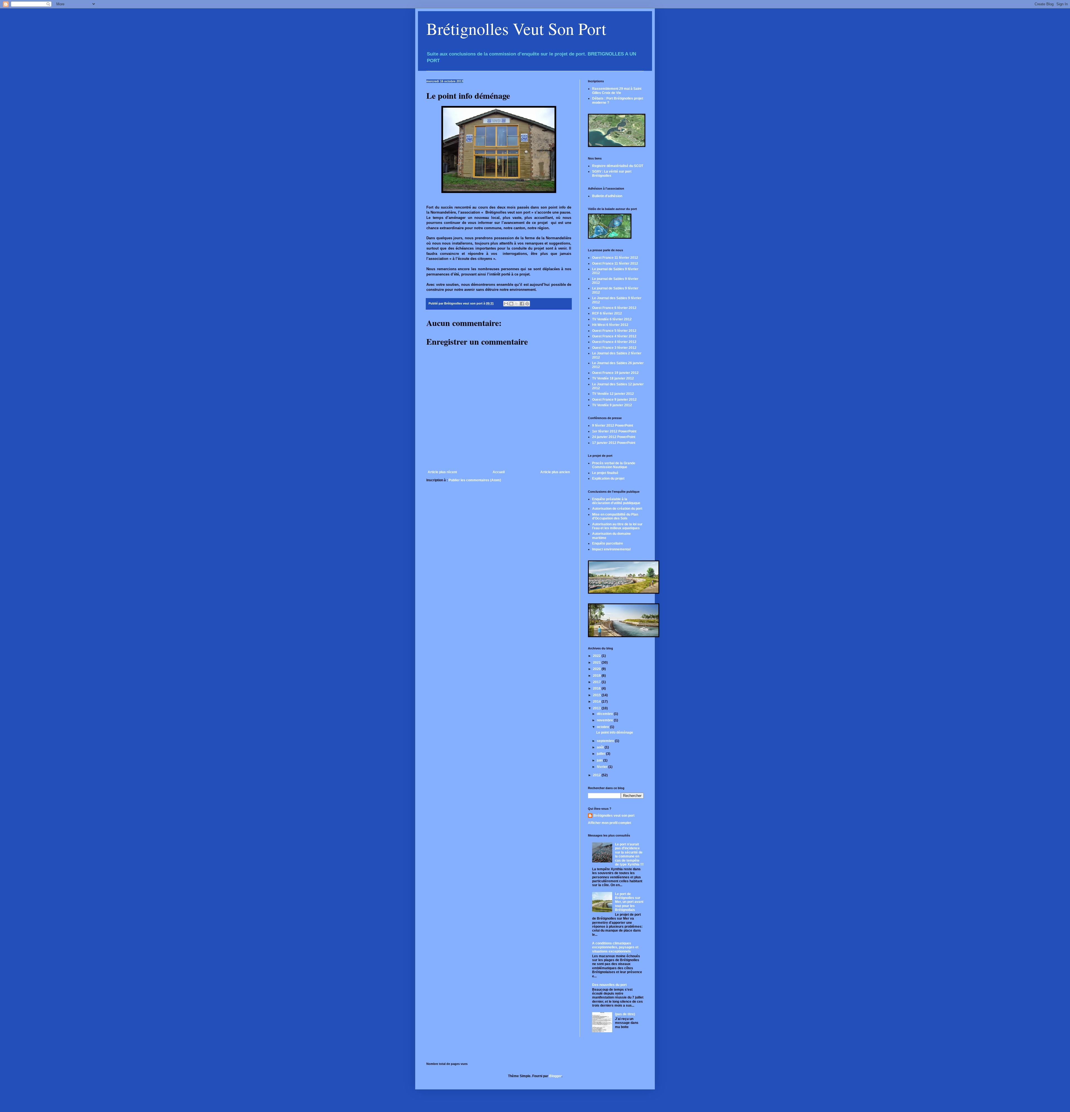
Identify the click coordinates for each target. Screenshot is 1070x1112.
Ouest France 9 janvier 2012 (614, 400)
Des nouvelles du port (609, 985)
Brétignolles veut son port (614, 816)
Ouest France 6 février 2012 (614, 308)
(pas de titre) (625, 1014)
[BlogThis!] (511, 303)
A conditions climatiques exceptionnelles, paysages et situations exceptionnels (615, 947)
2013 (597, 708)
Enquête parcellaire (607, 543)
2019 (597, 676)
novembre (605, 720)
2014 (597, 702)
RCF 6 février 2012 (607, 313)
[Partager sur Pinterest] (527, 303)
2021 (597, 662)
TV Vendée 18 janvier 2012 (613, 378)
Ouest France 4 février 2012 (614, 336)
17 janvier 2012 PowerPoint (613, 443)
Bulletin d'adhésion (607, 196)
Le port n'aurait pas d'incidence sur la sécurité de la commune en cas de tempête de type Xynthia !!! (629, 854)
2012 (597, 775)
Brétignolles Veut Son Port (516, 28)
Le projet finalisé (605, 473)
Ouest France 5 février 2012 (614, 331)
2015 (597, 695)
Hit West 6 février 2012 (610, 325)
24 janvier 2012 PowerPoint (613, 437)
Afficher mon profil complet (609, 823)
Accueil (499, 472)
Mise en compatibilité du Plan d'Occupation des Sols (615, 516)
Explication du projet (608, 478)
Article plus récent (442, 472)
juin (600, 760)
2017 (597, 682)
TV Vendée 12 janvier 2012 (613, 394)
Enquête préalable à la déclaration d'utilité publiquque (616, 501)
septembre (606, 741)
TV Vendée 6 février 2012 (612, 319)
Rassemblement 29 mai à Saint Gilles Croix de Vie (616, 91)
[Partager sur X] (516, 303)
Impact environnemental (611, 549)
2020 (597, 669)
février (602, 767)
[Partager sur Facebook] (522, 303)
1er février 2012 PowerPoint (614, 431)
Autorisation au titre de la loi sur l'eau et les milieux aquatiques (617, 526)
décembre (605, 714)
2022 (597, 656)
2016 (597, 688)
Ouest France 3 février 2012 (614, 348)
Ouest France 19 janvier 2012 (615, 373)
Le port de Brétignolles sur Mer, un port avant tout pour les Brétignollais (629, 902)
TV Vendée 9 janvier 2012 (612, 405)
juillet (601, 754)
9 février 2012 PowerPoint (612, 425)
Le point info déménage (614, 732)
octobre (603, 727)
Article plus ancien (555, 472)
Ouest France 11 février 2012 (615, 258)
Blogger (555, 1076)
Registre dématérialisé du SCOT (617, 166)
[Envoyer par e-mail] (506, 303)
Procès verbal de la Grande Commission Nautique (613, 465)
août (601, 747)
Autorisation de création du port (617, 509)
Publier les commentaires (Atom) (475, 480)
